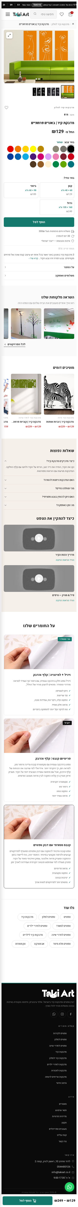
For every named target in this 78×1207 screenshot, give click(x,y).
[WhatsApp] (54, 1014)
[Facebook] (70, 1014)
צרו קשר (63, 1141)
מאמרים (63, 1104)
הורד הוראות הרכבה (65, 560)
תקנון (64, 1122)
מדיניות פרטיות (59, 1116)
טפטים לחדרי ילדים (37, 926)
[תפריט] (8, 14)
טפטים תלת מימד (62, 944)
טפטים (67, 917)
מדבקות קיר (27, 917)
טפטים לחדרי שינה (61, 935)
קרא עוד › (33, 258)
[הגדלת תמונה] (9, 35)
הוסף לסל (39, 222)
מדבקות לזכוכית (59, 1070)
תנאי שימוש (61, 1110)
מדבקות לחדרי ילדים (57, 1064)
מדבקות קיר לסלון (60, 24)
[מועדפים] (62, 14)
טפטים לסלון (48, 917)
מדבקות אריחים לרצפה (56, 1077)
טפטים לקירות (60, 1033)
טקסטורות (20, 944)
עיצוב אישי (61, 1083)
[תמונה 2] (53, 91)
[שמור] (6, 107)
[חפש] (35, 14)
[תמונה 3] (38, 91)
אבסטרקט (39, 944)
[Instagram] (62, 1014)
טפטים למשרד (63, 926)
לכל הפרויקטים (16, 344)
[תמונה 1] (67, 91)
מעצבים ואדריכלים (58, 1129)
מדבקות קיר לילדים (33, 935)
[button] (59, 323)
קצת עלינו (62, 1135)
